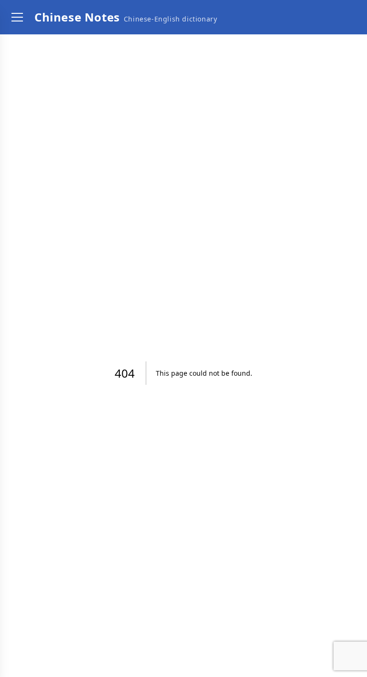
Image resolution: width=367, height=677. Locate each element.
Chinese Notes (77, 17)
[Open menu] (17, 17)
